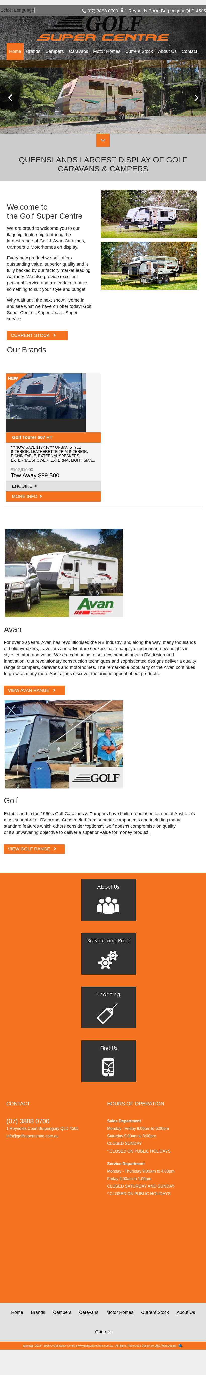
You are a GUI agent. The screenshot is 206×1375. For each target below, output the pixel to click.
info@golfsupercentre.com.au (32, 1136)
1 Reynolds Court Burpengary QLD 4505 (165, 10)
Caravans (78, 51)
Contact (189, 51)
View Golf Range (29, 848)
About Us (167, 51)
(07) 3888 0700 (102, 10)
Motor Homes (106, 51)
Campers (54, 51)
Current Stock (139, 51)
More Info (24, 496)
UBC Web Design (165, 1345)
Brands (33, 51)
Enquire (22, 486)
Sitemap (28, 1345)
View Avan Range (28, 690)
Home (15, 51)
